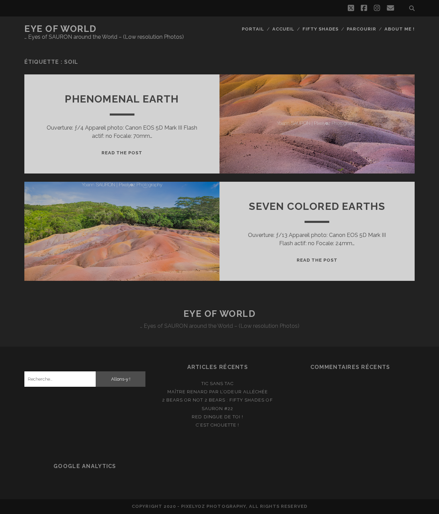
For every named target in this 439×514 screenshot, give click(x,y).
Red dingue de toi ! (217, 416)
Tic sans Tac (217, 383)
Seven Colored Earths (317, 206)
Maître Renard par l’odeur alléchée (217, 391)
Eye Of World (60, 29)
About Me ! (399, 29)
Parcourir (361, 29)
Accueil (283, 29)
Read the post (122, 152)
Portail (253, 29)
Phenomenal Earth (122, 99)
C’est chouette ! (217, 425)
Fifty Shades (320, 29)
